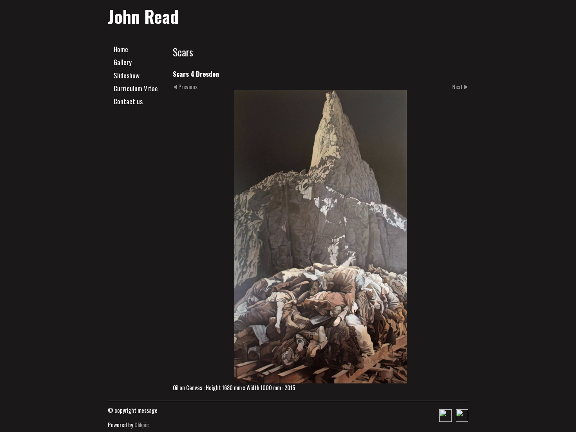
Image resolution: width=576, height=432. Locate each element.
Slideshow (126, 75)
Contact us (128, 101)
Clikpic (141, 425)
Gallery (123, 62)
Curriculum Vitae (136, 88)
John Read (143, 16)
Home (121, 49)
